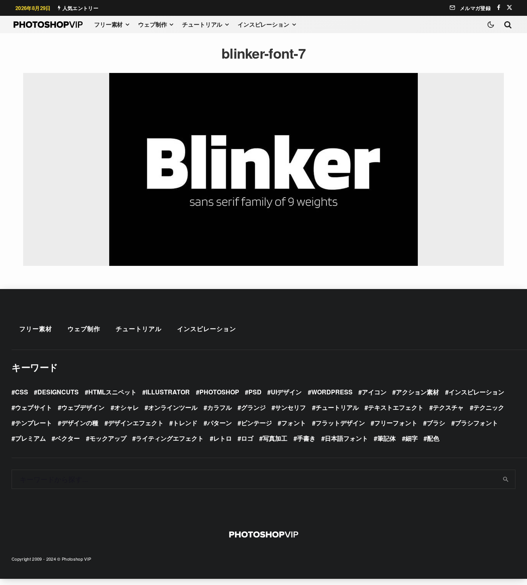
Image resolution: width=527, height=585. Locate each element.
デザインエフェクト (136, 422)
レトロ (222, 438)
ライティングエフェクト (170, 438)
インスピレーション (263, 24)
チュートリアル (202, 24)
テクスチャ (448, 407)
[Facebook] (498, 7)
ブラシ (436, 422)
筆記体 (386, 438)
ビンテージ (256, 422)
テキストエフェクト (396, 407)
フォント (293, 422)
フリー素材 (108, 24)
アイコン (374, 391)
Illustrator (168, 391)
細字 (411, 438)
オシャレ (126, 407)
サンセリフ (290, 407)
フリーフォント (395, 422)
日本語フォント (346, 438)
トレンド (185, 422)
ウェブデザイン (83, 407)
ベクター (67, 438)
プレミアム (30, 438)
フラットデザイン (340, 422)
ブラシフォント (476, 422)
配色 (433, 438)
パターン (219, 422)
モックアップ (108, 438)
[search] (506, 479)
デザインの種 (79, 422)
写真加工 (275, 438)
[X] (509, 7)
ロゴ (247, 438)
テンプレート (33, 422)
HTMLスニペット (112, 391)
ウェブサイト (33, 407)
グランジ (253, 407)
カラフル (219, 407)
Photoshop (219, 391)
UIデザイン (286, 391)
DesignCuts (58, 391)
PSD (255, 391)
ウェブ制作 (152, 24)
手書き (306, 438)
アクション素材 (417, 391)
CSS (21, 391)
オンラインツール (173, 407)
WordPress (332, 391)
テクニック (488, 407)
